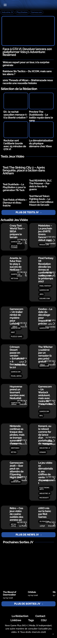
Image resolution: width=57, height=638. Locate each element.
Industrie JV (7, 12)
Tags (31, 620)
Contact (40, 616)
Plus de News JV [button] (27, 534)
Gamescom (36, 12)
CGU (44, 620)
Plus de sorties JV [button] (27, 603)
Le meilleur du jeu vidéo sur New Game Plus (28, 5)
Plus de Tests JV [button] (27, 212)
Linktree (16, 620)
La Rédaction (20, 616)
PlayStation (22, 12)
